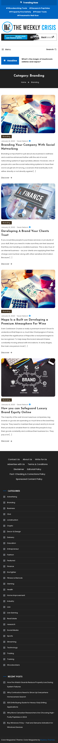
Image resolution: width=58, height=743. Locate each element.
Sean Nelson (22, 141)
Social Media (12, 630)
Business (11, 508)
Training (10, 659)
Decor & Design (14, 531)
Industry (10, 601)
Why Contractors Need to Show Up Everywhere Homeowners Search (27, 694)
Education (11, 543)
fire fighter (11, 572)
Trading (10, 653)
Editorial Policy (34, 469)
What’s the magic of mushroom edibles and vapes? (35, 60)
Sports (10, 636)
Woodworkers (13, 665)
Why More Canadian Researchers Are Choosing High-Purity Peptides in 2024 (30, 714)
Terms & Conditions (38, 464)
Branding (6, 136)
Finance (10, 566)
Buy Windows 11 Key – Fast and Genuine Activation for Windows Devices (30, 725)
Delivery (10, 537)
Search (50, 49)
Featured (11, 560)
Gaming (10, 583)
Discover (5, 177)
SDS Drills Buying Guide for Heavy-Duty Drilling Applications (27, 704)
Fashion (10, 554)
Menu (8, 49)
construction (12, 520)
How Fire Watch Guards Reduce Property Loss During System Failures (30, 684)
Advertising (12, 496)
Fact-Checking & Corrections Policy (27, 474)
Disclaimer (19, 469)
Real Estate (12, 618)
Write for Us (41, 459)
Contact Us (14, 459)
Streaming (11, 641)
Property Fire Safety (21, 12)
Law (9, 607)
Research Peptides (40, 8)
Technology (12, 647)
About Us (27, 459)
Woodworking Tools (17, 8)
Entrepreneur (13, 549)
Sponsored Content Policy (29, 479)
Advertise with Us (16, 464)
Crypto (10, 525)
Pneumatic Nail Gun (29, 15)
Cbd (9, 514)
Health (10, 589)
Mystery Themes (47, 740)
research (11, 624)
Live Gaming (12, 612)
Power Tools (41, 12)
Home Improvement (16, 595)
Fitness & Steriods (15, 578)
